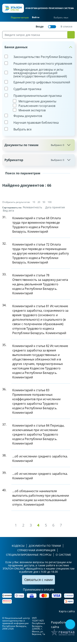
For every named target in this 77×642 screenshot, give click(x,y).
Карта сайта (67, 611)
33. (4, 274)
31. (4, 217)
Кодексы (18, 545)
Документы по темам (34, 145)
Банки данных (15, 47)
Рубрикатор (34, 160)
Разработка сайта (59, 624)
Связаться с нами (38, 579)
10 (34, 202)
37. (4, 424)
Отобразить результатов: (16, 202)
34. (4, 305)
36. (4, 389)
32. (4, 243)
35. (4, 345)
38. (4, 455)
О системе (63, 554)
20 (39, 202)
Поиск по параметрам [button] (22, 173)
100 (50, 202)
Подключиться (20, 17)
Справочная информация (36, 550)
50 (44, 202)
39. (4, 473)
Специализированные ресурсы (29, 554)
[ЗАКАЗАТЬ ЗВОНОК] (71, 624)
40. (4, 490)
